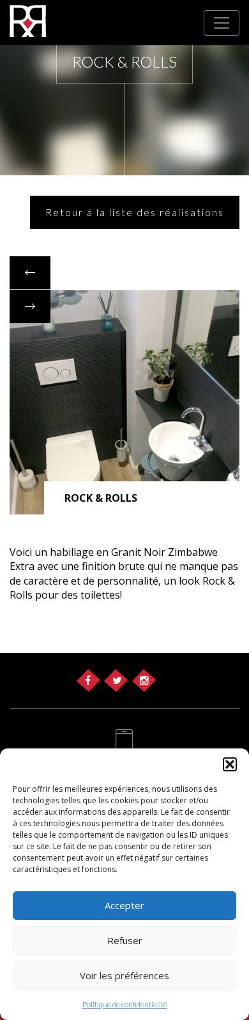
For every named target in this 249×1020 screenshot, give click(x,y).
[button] (229, 764)
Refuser (124, 940)
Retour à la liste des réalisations (134, 212)
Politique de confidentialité (124, 1004)
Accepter (124, 905)
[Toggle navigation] (221, 23)
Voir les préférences (124, 975)
